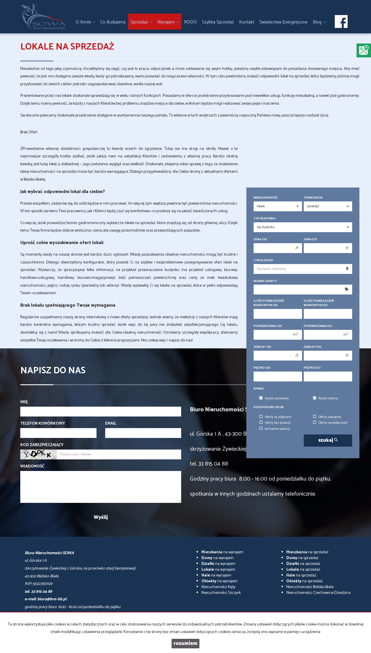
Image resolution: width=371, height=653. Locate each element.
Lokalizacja (263, 260)
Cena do (310, 239)
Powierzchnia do (318, 326)
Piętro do (312, 368)
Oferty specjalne (330, 417)
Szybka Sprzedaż (218, 22)
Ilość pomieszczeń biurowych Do (319, 303)
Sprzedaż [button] (140, 22)
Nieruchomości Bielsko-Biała (310, 587)
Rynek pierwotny (277, 398)
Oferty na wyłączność (333, 422)
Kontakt (246, 22)
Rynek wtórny (328, 398)
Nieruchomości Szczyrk (221, 593)
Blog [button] (318, 22)
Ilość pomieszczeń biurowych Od (269, 303)
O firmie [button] (84, 22)
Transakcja (313, 198)
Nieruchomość (266, 198)
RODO (190, 22)
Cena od (260, 239)
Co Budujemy (113, 22)
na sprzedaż (307, 552)
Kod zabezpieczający (41, 445)
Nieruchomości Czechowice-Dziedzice (318, 593)
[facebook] (341, 22)
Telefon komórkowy (42, 424)
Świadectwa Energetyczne (283, 22)
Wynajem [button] (166, 22)
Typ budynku (265, 219)
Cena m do (312, 347)
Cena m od (262, 347)
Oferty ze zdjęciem (278, 417)
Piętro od (262, 368)
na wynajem (222, 552)
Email (110, 424)
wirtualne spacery (277, 429)
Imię (24, 402)
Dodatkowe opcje (269, 407)
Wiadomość (32, 467)
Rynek (259, 389)
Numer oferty (265, 281)
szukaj (326, 440)
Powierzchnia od (268, 326)
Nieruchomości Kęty (218, 587)
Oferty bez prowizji (278, 422)
